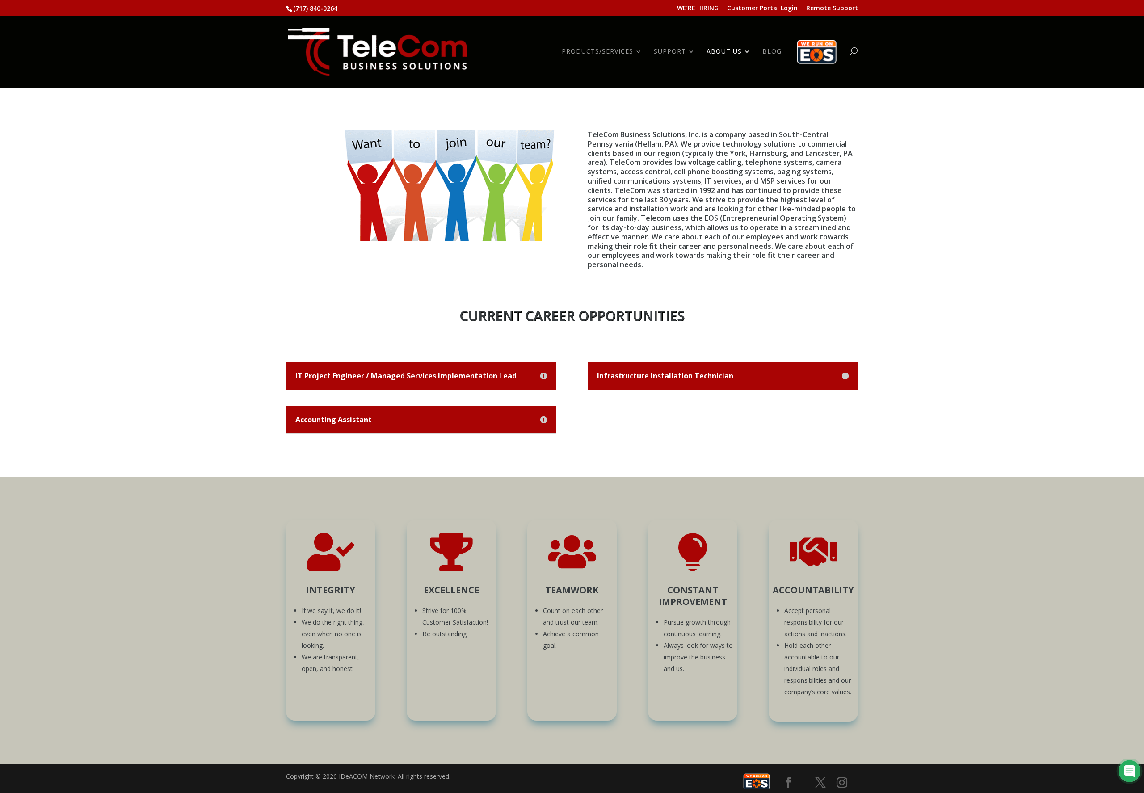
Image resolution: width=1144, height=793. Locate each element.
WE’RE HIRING (698, 8)
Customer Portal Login (762, 8)
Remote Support (832, 8)
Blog (772, 51)
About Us (724, 51)
